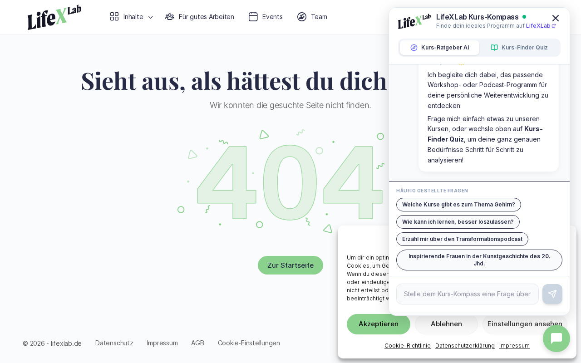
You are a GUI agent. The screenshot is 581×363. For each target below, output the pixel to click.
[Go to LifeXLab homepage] (54, 15)
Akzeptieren (379, 323)
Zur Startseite (290, 265)
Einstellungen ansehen (524, 323)
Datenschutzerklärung (465, 345)
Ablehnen (446, 323)
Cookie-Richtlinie (407, 345)
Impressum (514, 345)
